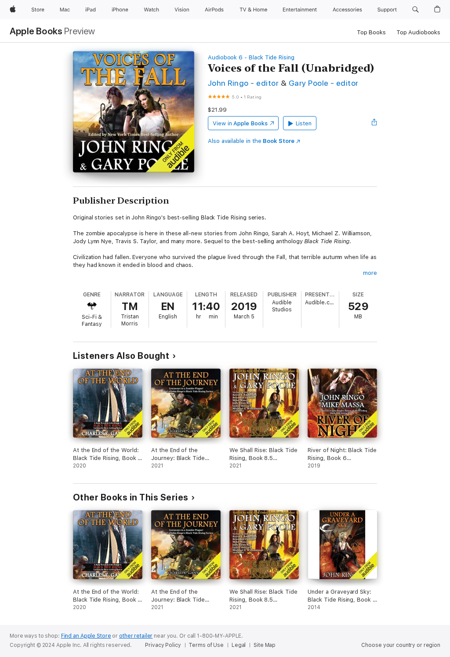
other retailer (135, 636)
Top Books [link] (371, 32)
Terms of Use (206, 645)
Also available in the (251, 141)
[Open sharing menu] (374, 123)
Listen (304, 123)
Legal (239, 645)
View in (240, 123)
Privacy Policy (163, 645)
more (370, 273)
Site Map (265, 645)
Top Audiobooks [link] (418, 32)
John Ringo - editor (243, 83)
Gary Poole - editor (324, 83)
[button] (415, 9)
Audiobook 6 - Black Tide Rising (251, 57)
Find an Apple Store (86, 636)
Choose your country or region (400, 645)
